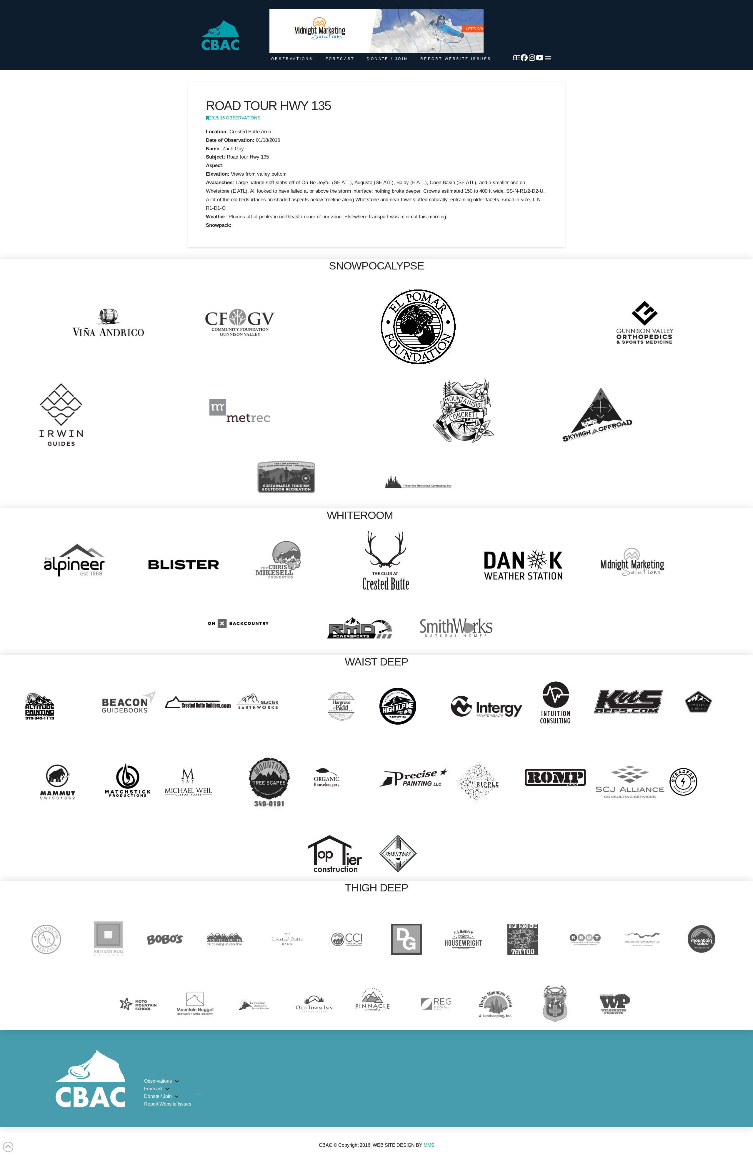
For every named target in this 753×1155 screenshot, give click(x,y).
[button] (548, 58)
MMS (429, 1145)
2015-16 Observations (234, 118)
